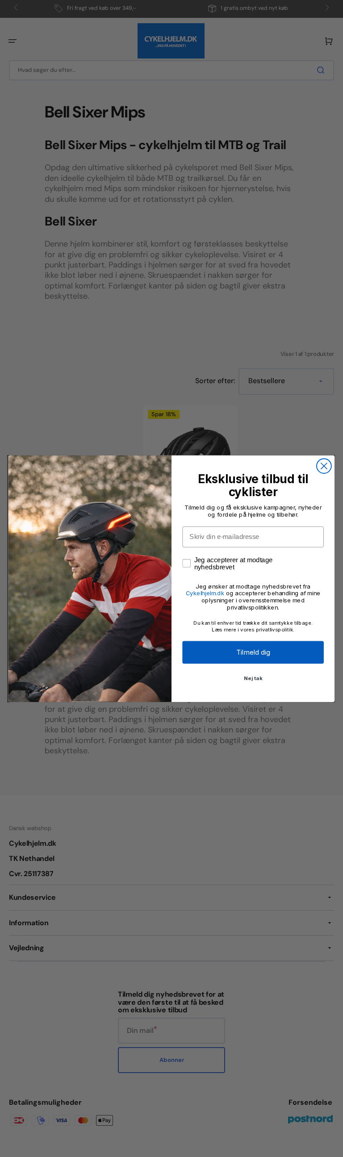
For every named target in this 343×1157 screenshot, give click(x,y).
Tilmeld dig (253, 652)
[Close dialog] (324, 466)
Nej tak (253, 678)
